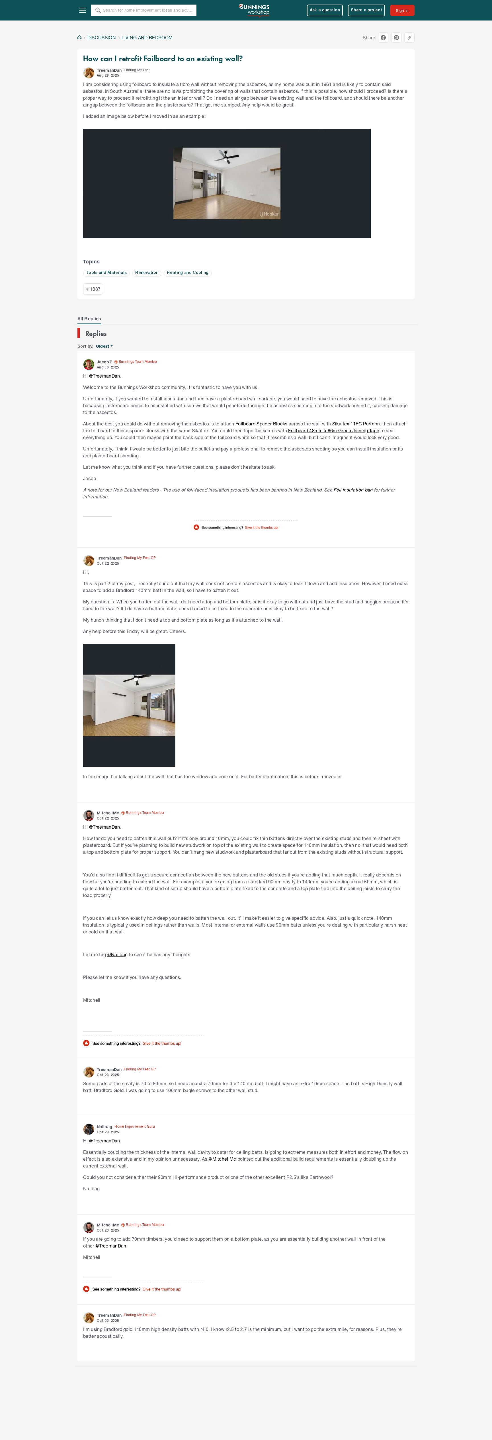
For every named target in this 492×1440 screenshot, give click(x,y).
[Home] (79, 37)
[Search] (98, 10)
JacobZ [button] (104, 361)
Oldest (103, 346)
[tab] (89, 318)
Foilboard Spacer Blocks (261, 423)
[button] (89, 73)
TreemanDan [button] (109, 70)
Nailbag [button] (104, 1126)
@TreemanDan (104, 375)
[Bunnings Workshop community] (254, 10)
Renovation (146, 273)
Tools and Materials (106, 273)
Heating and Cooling (187, 273)
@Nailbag (117, 954)
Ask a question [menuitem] (325, 10)
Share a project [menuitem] (366, 10)
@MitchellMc (222, 1159)
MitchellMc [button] (108, 812)
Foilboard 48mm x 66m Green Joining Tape (333, 430)
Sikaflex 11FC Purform (356, 423)
